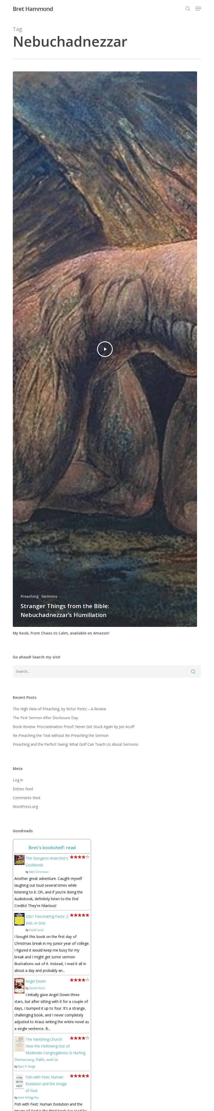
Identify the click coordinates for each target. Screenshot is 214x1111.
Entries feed (23, 788)
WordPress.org (25, 806)
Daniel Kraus (37, 988)
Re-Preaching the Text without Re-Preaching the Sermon (61, 735)
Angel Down (36, 981)
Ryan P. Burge (26, 1066)
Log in (18, 779)
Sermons (49, 596)
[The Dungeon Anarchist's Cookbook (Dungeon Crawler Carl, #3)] (19, 867)
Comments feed (26, 797)
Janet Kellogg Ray (28, 1097)
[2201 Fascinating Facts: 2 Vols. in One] (19, 927)
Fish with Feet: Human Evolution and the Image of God (46, 1084)
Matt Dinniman (39, 872)
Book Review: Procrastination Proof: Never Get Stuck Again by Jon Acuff (73, 726)
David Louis (36, 930)
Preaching (30, 596)
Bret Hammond (33, 8)
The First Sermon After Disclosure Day (45, 717)
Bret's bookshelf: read (52, 847)
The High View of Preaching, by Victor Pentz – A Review (59, 708)
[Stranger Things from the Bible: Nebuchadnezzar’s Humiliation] (105, 349)
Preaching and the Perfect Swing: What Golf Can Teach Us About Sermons (75, 744)
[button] (198, 8)
